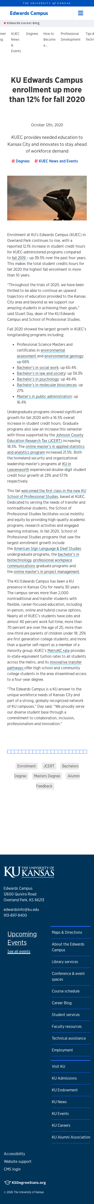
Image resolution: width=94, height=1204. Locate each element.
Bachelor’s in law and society (41, 373)
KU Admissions (64, 1078)
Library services (65, 961)
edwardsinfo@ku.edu (21, 909)
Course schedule (66, 991)
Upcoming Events (22, 938)
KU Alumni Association (71, 1137)
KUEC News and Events (58, 161)
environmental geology (63, 356)
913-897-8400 (15, 915)
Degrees (32, 33)
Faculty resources (67, 1026)
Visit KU (58, 1066)
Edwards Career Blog (23, 23)
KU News (59, 1101)
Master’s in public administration (44, 396)
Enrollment (26, 766)
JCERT (49, 766)
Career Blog (62, 1002)
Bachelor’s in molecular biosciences (47, 384)
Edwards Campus (29, 13)
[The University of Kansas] (29, 875)
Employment (62, 1050)
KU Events (60, 1113)
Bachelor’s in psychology (38, 379)
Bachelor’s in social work (38, 367)
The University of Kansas (29, 1192)
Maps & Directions (67, 932)
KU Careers (61, 1125)
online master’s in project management (46, 571)
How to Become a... (49, 39)
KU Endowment (65, 1090)
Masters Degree (47, 776)
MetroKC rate (58, 650)
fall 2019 (19, 257)
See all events (18, 951)
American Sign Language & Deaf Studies (47, 548)
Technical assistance (69, 1038)
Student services (66, 1014)
